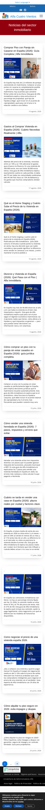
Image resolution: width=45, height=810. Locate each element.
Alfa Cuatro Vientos (23, 16)
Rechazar (19, 806)
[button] (41, 16)
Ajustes (29, 806)
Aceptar (7, 806)
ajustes (21, 802)
